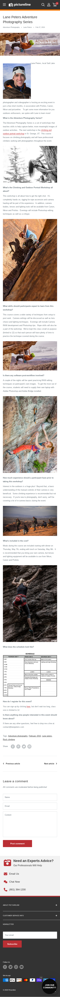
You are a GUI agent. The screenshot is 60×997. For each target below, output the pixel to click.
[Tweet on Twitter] (24, 746)
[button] (49, 986)
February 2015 (35, 736)
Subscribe (12, 944)
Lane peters (47, 736)
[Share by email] (29, 746)
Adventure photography (18, 736)
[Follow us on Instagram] (16, 967)
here (28, 706)
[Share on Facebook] (13, 746)
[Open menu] (4, 4)
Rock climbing (9, 739)
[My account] (48, 4)
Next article (49, 764)
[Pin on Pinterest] (18, 746)
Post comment (17, 843)
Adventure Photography (11, 27)
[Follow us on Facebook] (5, 967)
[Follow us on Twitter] (10, 967)
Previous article (13, 764)
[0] (55, 4)
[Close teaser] (41, 977)
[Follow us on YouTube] (22, 967)
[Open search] (43, 4)
